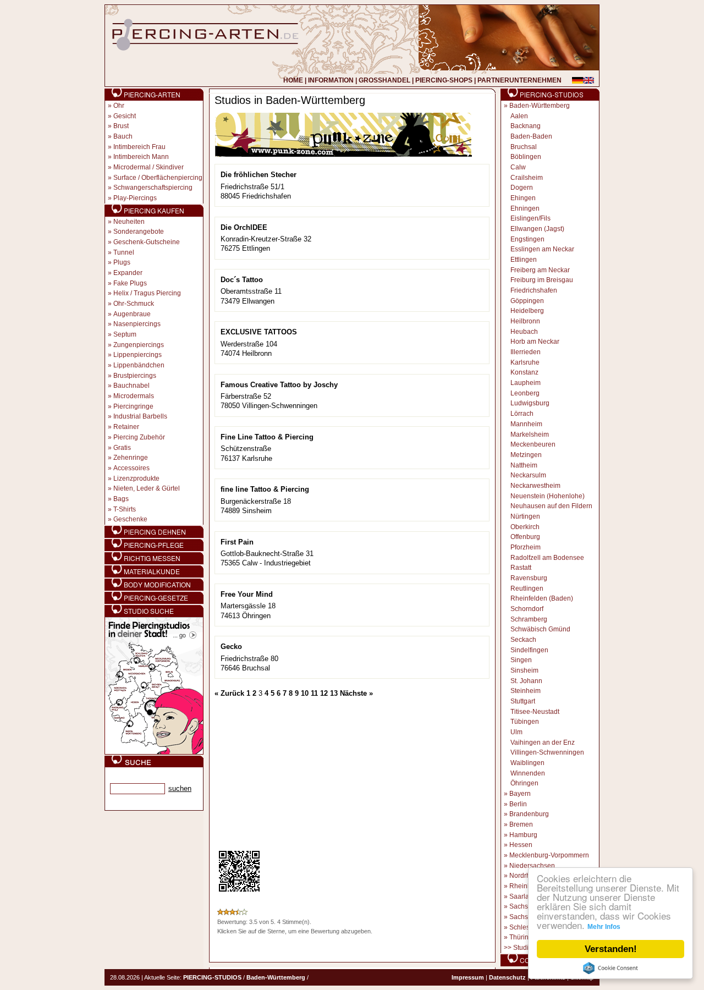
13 (334, 693)
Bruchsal (523, 147)
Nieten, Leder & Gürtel (146, 488)
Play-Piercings (135, 198)
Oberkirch (525, 527)
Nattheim (523, 465)
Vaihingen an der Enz (542, 742)
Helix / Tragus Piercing (147, 293)
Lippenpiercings (137, 355)
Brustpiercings (134, 376)
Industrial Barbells (140, 416)
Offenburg (525, 537)
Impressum (468, 977)
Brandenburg (529, 814)
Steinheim (525, 691)
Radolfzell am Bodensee (547, 558)
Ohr (118, 105)
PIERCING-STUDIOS (212, 977)
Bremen (521, 824)
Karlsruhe (525, 362)
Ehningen (525, 208)
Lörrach (522, 413)
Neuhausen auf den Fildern (551, 506)
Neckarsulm (528, 475)
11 (314, 693)
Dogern (521, 187)
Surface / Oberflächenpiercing (157, 178)
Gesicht (124, 116)
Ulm (516, 732)
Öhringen (524, 783)
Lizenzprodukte (136, 478)
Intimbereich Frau (139, 147)
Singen (521, 660)
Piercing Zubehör (139, 437)
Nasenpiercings (137, 324)
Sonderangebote (138, 231)
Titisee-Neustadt (534, 712)
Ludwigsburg (529, 403)
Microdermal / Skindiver (148, 167)
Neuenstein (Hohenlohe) (547, 496)
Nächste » (356, 693)
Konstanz (524, 372)
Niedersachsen (532, 866)
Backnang (525, 126)
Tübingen (524, 721)
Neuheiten (129, 222)
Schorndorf (526, 609)
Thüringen (524, 937)
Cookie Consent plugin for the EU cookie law (610, 968)
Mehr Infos (603, 927)
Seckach (523, 640)
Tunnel (123, 252)
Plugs (121, 262)
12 (324, 693)
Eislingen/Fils (530, 218)
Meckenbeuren (533, 444)
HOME (293, 80)
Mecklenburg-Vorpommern (549, 855)
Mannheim (526, 424)
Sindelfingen (529, 650)
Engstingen (527, 239)
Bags (121, 499)
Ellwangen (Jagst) (537, 229)
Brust (121, 126)
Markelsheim (529, 434)
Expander (127, 273)
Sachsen (522, 906)
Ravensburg (528, 578)
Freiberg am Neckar (540, 270)
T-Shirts (124, 509)
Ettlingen (523, 259)
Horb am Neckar (534, 341)
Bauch (123, 136)
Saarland (523, 896)
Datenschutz (507, 977)
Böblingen (525, 157)
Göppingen (527, 301)
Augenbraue (132, 314)
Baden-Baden (531, 136)
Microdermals (133, 396)
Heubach (524, 332)
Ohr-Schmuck (133, 303)
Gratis (122, 448)
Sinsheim (524, 670)
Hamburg (523, 835)
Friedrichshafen (533, 290)
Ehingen (523, 198)
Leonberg (525, 393)
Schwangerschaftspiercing (153, 187)
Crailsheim (526, 178)
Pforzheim (525, 547)
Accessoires (131, 468)
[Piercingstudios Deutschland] (154, 752)
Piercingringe (133, 406)
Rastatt (520, 567)
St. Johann (526, 681)
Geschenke (130, 519)
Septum (124, 334)
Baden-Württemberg (539, 105)
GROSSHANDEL (384, 80)
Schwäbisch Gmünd (540, 629)
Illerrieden (525, 352)
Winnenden (527, 773)
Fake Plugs (130, 283)
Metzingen (526, 455)
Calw (518, 167)
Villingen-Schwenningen (547, 752)
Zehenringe (130, 457)
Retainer (126, 427)
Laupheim (525, 383)
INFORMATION (331, 80)
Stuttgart (522, 701)
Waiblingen (527, 763)
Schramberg (528, 619)
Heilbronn (525, 321)
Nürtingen (525, 516)
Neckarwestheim (535, 486)
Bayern (520, 794)
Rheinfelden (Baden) (541, 598)
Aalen (519, 116)
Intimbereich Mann (141, 157)
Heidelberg (527, 311)
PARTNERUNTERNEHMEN (519, 80)
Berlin (518, 804)
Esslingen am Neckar (542, 249)
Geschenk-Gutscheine (146, 242)
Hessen (520, 845)
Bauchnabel (131, 385)
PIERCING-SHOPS (443, 80)
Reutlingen (526, 588)
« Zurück (229, 693)
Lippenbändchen (138, 365)
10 (305, 693)
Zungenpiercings (138, 345)
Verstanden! (611, 949)
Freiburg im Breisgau (541, 280)
